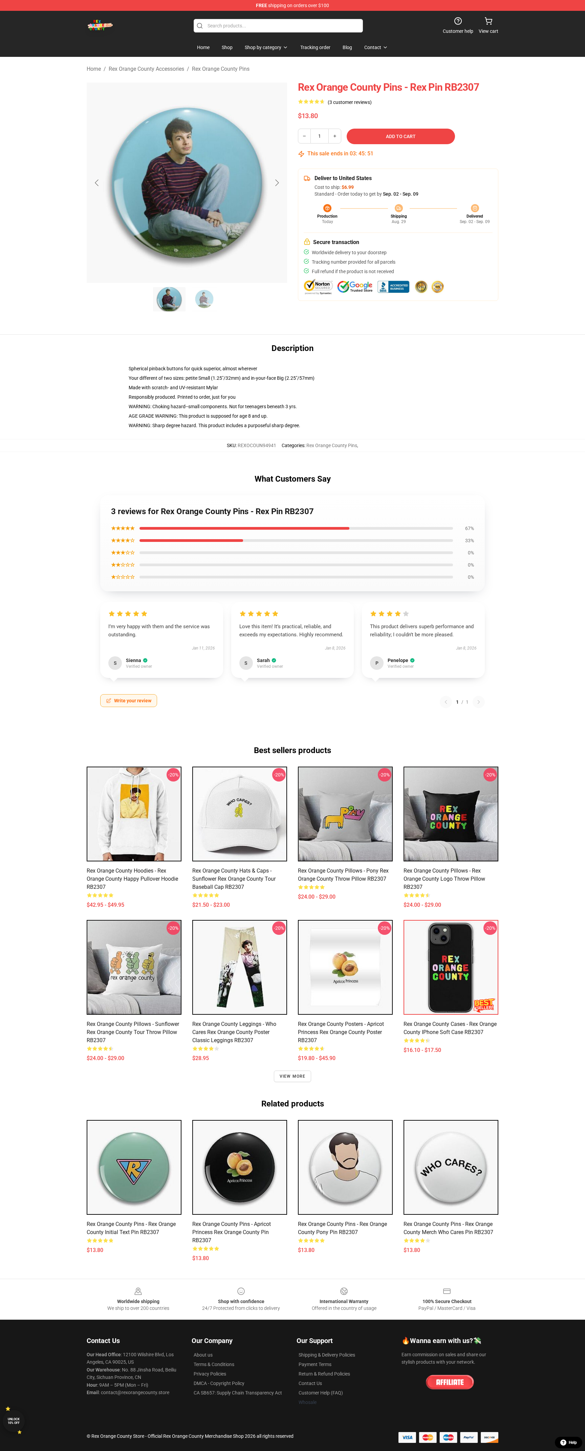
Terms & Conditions (214, 1364)
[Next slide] (276, 183)
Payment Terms (315, 1364)
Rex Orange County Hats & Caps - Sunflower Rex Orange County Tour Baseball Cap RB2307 (234, 878)
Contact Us (310, 1383)
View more (293, 1076)
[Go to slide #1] (169, 299)
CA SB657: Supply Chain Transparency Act (238, 1392)
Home (94, 69)
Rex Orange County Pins (221, 69)
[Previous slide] (97, 183)
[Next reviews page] (479, 702)
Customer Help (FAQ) (321, 1392)
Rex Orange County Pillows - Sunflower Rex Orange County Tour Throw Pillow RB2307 (133, 1032)
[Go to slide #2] (204, 299)
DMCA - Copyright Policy (219, 1383)
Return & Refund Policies (324, 1374)
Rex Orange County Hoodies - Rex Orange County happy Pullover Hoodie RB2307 (132, 878)
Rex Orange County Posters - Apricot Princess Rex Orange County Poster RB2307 (341, 1032)
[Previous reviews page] (446, 702)
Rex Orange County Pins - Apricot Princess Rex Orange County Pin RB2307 (231, 1232)
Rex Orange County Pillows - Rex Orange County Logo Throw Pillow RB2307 (444, 878)
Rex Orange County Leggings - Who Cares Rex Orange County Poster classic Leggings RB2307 (234, 1032)
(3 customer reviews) (350, 102)
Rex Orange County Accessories (146, 69)
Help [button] (573, 1442)
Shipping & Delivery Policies (327, 1355)
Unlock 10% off (14, 1421)
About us (203, 1355)
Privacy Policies (210, 1374)
